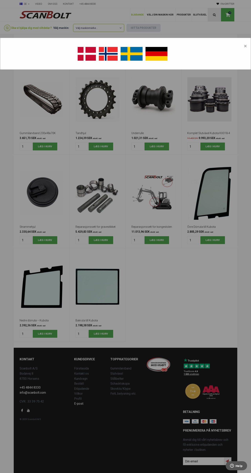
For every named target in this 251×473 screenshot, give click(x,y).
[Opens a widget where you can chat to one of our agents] (236, 466)
